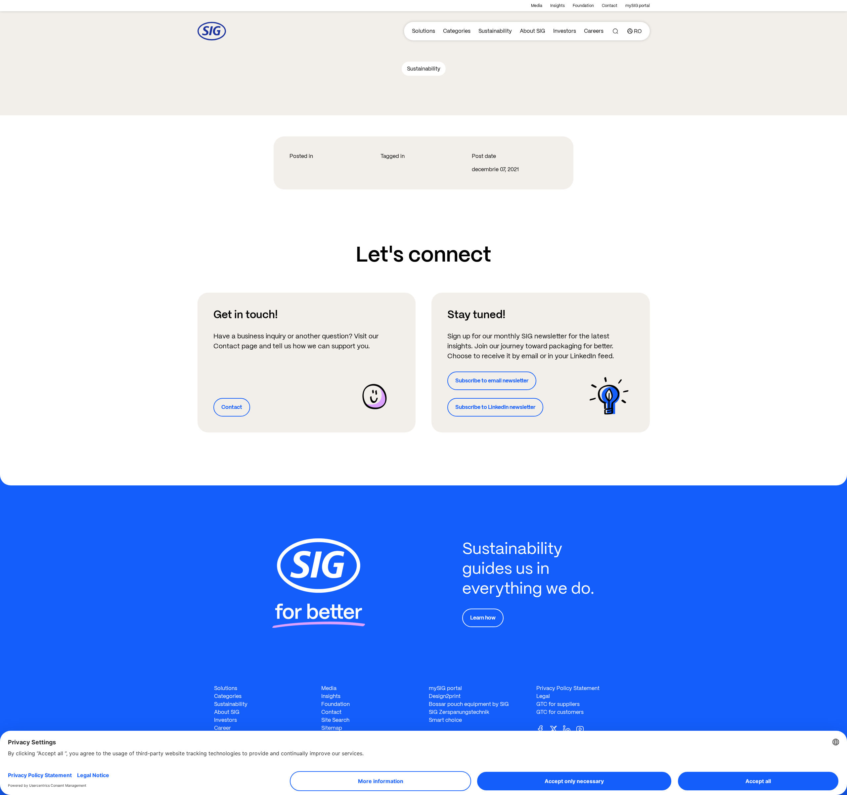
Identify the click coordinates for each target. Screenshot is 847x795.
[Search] (615, 31)
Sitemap (331, 727)
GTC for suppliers (558, 704)
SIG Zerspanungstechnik (459, 712)
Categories (456, 30)
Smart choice (445, 720)
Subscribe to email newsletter (491, 380)
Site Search (335, 720)
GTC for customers (560, 712)
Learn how (483, 617)
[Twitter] (556, 728)
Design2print (445, 696)
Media (536, 5)
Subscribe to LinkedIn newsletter (495, 407)
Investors (564, 30)
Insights (557, 5)
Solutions (423, 30)
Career (222, 727)
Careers (593, 30)
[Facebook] (543, 728)
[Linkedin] (569, 728)
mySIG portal (637, 5)
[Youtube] (582, 728)
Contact (609, 5)
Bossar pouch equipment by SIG (469, 704)
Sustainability (495, 30)
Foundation (583, 5)
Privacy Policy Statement (568, 688)
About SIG (532, 30)
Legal (543, 696)
